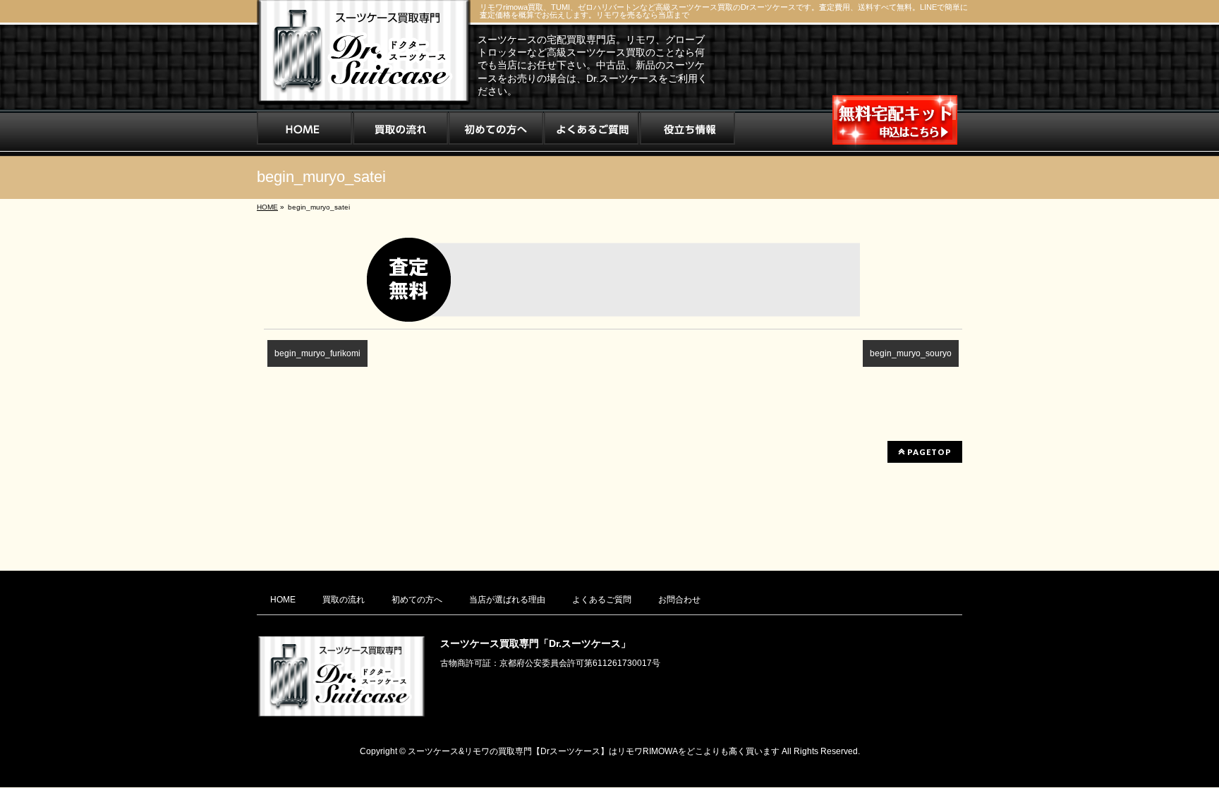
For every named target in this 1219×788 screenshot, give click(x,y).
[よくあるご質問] (591, 132)
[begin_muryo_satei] (613, 279)
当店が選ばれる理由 (507, 600)
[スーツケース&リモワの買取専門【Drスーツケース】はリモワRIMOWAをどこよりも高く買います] (364, 89)
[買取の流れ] (400, 132)
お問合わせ (679, 600)
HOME (283, 600)
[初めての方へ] (496, 132)
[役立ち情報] (687, 132)
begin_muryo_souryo (911, 353)
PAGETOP (928, 451)
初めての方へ (417, 600)
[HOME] (304, 132)
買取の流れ (343, 600)
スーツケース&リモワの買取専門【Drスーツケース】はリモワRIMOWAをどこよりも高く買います (594, 751)
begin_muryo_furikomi (317, 353)
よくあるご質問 (601, 600)
